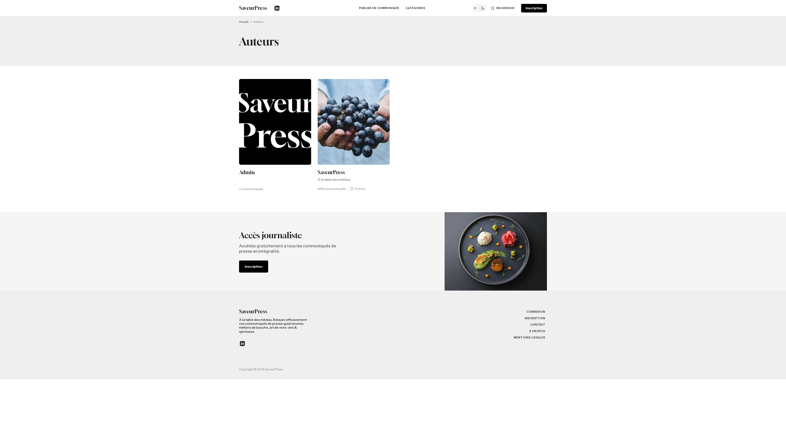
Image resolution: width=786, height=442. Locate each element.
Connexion (535, 311)
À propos (537, 331)
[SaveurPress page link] (354, 122)
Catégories (415, 8)
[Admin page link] (275, 122)
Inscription (534, 8)
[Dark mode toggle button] (479, 8)
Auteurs (258, 21)
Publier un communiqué (379, 8)
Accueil (243, 21)
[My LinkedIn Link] (277, 8)
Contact (537, 324)
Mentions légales (529, 337)
